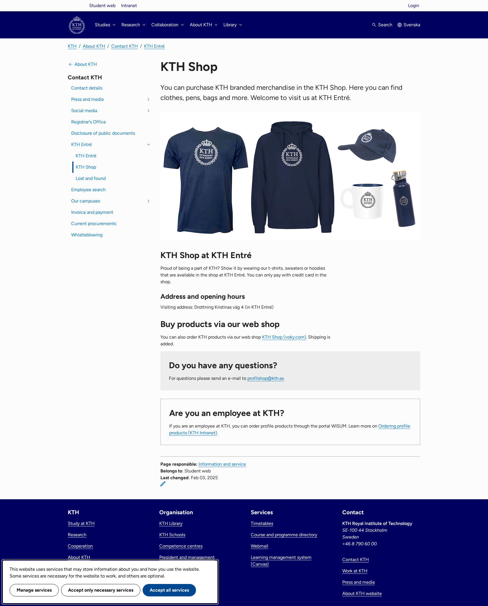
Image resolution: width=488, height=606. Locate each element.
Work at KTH (354, 571)
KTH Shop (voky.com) (284, 337)
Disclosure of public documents (103, 133)
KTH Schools (172, 534)
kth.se (77, 5)
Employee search (88, 189)
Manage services (34, 590)
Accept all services (169, 590)
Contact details (86, 88)
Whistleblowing (87, 234)
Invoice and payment (92, 212)
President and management (187, 557)
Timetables (262, 523)
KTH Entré (154, 46)
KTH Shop (86, 167)
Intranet (129, 5)
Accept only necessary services (100, 590)
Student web (102, 5)
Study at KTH (81, 523)
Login (413, 5)
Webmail (259, 546)
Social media (84, 110)
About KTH (94, 46)
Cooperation (80, 546)
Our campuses (85, 201)
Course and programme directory (284, 534)
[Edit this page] (162, 483)
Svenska (412, 24)
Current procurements (93, 223)
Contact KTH (124, 46)
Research (77, 534)
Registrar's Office (88, 122)
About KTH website (362, 593)
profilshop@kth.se (265, 378)
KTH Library (170, 523)
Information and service (222, 464)
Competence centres (180, 546)
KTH (72, 46)
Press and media (87, 99)
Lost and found (91, 178)
